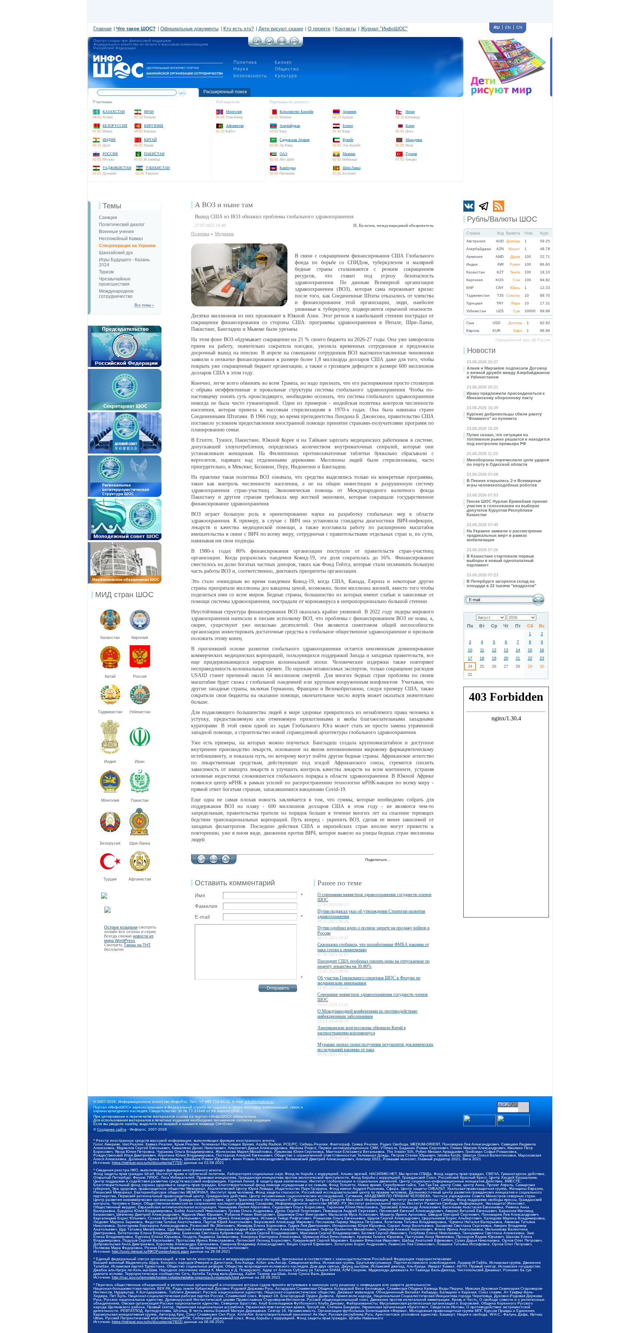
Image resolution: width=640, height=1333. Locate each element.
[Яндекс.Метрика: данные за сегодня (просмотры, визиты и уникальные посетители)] (513, 1120)
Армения (349, 112)
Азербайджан (290, 126)
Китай (150, 140)
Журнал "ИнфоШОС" (384, 28)
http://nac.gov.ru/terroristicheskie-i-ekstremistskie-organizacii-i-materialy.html (175, 1277)
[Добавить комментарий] (201, 857)
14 (518, 650)
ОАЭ (283, 154)
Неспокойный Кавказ (121, 238)
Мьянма (349, 154)
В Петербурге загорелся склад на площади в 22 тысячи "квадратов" (501, 583)
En (508, 27)
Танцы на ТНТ (137, 945)
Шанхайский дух (116, 252)
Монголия (234, 112)
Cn (519, 27)
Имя (200, 895)
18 (482, 658)
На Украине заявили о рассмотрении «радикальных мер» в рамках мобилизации (504, 535)
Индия (109, 140)
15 (530, 650)
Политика (200, 233)
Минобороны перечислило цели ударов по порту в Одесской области (508, 462)
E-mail (202, 917)
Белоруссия (115, 126)
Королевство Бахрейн (296, 112)
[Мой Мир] (429, 860)
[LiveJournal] (405, 860)
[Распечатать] (225, 857)
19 (494, 658)
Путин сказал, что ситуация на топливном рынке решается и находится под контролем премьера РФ (508, 439)
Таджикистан (117, 168)
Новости (481, 350)
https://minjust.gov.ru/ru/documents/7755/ (147, 1163)
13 (506, 650)
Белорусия (110, 843)
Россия (110, 154)
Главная (102, 28)
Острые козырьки (120, 927)
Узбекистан (158, 168)
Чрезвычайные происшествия (115, 281)
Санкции (108, 217)
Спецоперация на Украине (127, 245)
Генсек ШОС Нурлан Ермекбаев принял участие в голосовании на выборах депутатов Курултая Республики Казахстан (507, 508)
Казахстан (114, 112)
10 (470, 650)
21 (518, 658)
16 (542, 650)
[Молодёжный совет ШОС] (124, 501)
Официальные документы (189, 28)
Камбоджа (288, 168)
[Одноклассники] (421, 860)
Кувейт (348, 140)
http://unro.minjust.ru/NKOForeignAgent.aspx (150, 1251)
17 (470, 658)
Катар (410, 126)
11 (482, 650)
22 (530, 658)
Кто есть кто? (238, 28)
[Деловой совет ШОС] (124, 414)
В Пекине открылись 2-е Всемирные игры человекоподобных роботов (504, 482)
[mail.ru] (513, 1103)
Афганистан (235, 126)
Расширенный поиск (225, 91)
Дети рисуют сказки (281, 28)
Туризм (106, 272)
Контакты (345, 28)
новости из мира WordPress (128, 938)
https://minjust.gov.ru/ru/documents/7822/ (147, 1322)
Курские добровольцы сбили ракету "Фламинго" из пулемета (504, 416)
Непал (410, 112)
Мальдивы (414, 140)
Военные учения (116, 231)
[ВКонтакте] (413, 860)
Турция (411, 154)
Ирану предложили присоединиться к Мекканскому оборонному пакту (506, 395)
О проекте (319, 28)
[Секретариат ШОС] (124, 371)
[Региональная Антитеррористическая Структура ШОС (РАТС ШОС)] (124, 457)
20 (506, 658)
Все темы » (144, 305)
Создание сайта (111, 1129)
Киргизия (153, 126)
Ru (497, 27)
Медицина (224, 233)
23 (542, 658)
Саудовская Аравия (295, 140)
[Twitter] (397, 860)
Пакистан (154, 154)
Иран (149, 112)
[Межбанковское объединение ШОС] (124, 544)
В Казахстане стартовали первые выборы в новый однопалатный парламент (500, 560)
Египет (348, 126)
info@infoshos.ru (259, 1102)
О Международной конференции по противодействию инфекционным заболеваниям (367, 1014)
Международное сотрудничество (116, 294)
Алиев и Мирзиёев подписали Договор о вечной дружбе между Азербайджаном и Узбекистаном (508, 372)
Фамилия (206, 906)
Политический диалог (121, 224)
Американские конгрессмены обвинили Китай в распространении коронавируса (361, 1030)
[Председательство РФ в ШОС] (124, 328)
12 (494, 650)
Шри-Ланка (351, 168)
